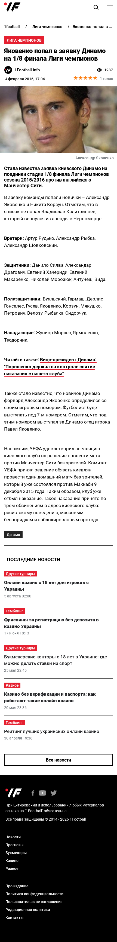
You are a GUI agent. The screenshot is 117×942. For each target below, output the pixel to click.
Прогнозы (14, 845)
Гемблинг (14, 611)
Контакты (14, 917)
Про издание (17, 886)
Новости (13, 837)
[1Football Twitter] (53, 793)
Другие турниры (20, 574)
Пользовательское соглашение (34, 902)
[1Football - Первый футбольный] (12, 7)
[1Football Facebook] (33, 793)
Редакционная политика (27, 909)
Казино (12, 860)
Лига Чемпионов (24, 40)
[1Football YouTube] (42, 793)
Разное (12, 685)
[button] (96, 8)
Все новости (58, 760)
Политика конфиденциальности (34, 894)
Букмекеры (16, 853)
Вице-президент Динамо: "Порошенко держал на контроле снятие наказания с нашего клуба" (50, 366)
